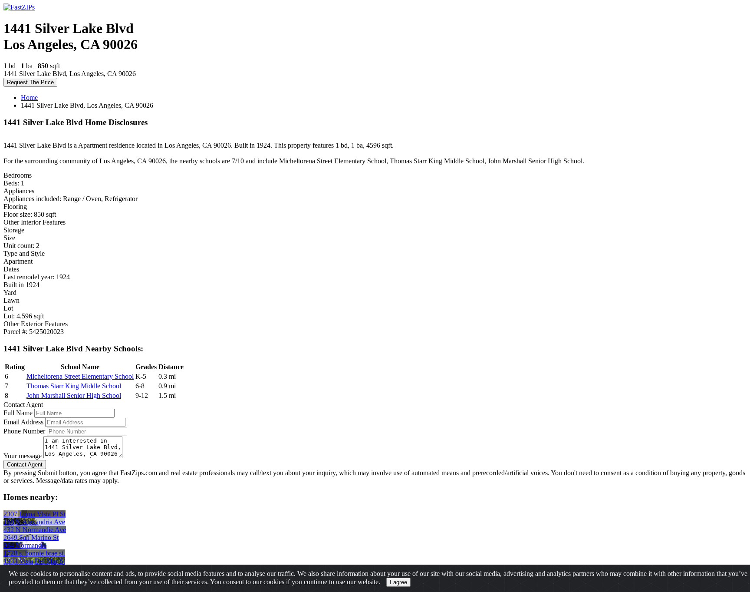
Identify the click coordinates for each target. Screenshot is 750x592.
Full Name (18, 413)
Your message (22, 456)
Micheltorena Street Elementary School (80, 376)
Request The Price (30, 82)
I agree (398, 582)
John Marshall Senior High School (73, 395)
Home (29, 97)
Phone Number (24, 431)
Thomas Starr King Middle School (73, 386)
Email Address (23, 422)
